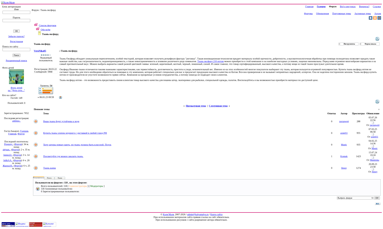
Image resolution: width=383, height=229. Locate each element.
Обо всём (45, 29)
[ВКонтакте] (370, 18)
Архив (377, 13)
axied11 (344, 133)
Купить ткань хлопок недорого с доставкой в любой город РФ (75, 133)
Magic (344, 144)
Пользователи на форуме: (42, 178)
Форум (21, 134)
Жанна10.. (8, 165)
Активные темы (362, 13)
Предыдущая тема (196, 106)
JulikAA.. (8, 160)
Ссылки (377, 6)
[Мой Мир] (379, 18)
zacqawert (344, 121)
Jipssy (344, 168)
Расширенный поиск (16, 60)
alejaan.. (6, 149)
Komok (344, 156)
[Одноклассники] (375, 18)
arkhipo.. (16, 121)
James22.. (8, 155)
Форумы (308, 13)
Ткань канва (49, 168)
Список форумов (47, 25)
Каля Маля (168, 214)
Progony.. (8, 144)
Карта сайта (216, 214)
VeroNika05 (40, 51)
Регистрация (16, 41)
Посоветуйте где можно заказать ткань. (63, 156)
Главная (12, 134)
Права (60, 178)
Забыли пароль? (16, 36)
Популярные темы (341, 13)
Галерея (24, 131)
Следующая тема (218, 106)
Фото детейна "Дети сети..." (16, 89)
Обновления (322, 13)
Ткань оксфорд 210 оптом (210, 61)
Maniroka (374, 160)
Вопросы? (364, 6)
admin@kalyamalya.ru (198, 214)
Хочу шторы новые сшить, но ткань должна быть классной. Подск (77, 144)
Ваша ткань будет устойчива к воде (61, 121)
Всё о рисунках (348, 6)
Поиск (49, 178)
